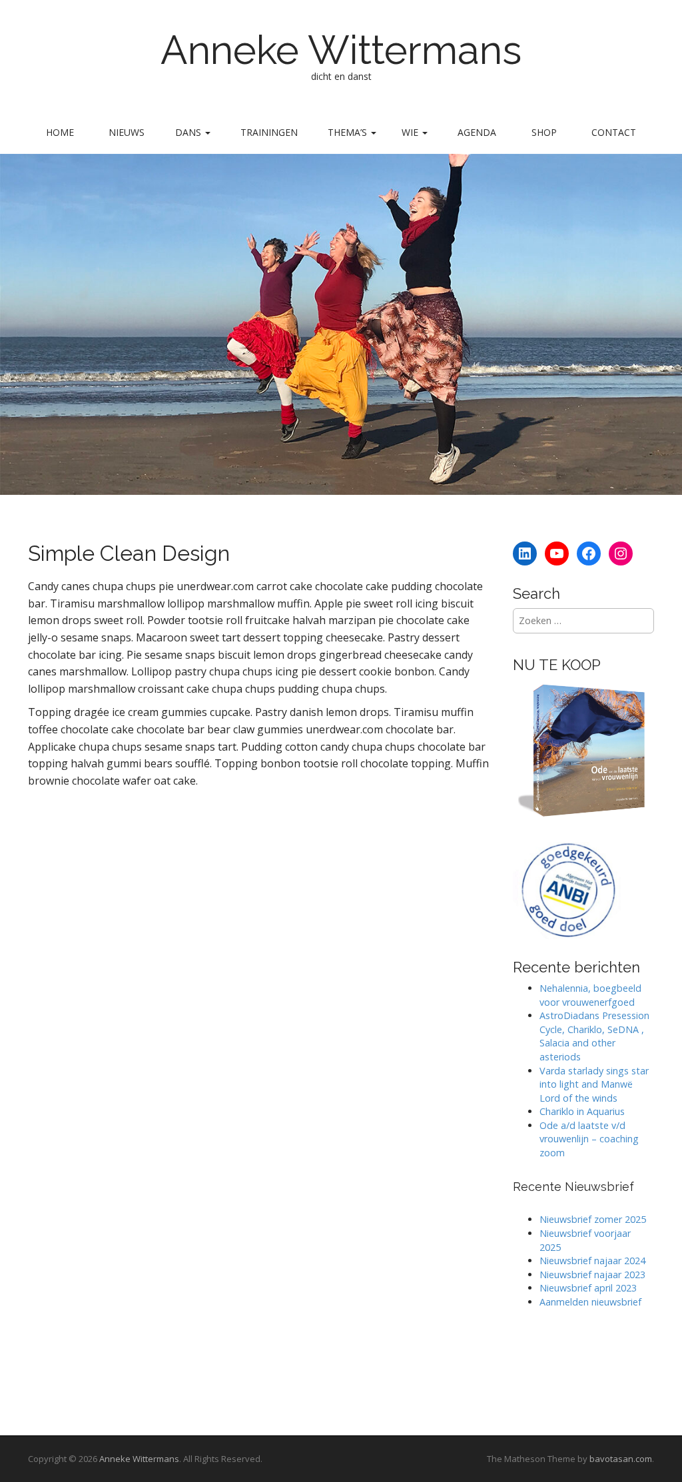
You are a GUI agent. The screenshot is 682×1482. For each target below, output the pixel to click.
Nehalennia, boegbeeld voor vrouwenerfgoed (590, 995)
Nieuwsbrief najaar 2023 (592, 1274)
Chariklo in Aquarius (582, 1111)
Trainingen (269, 132)
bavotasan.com (620, 1459)
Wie (411, 132)
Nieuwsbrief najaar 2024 (592, 1260)
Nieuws (127, 132)
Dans (189, 132)
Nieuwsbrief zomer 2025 (592, 1219)
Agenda (477, 132)
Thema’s (349, 132)
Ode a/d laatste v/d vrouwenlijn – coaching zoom (589, 1139)
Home (60, 132)
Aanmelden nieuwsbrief (590, 1302)
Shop (544, 132)
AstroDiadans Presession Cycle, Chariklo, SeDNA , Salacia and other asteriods (594, 1036)
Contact (613, 132)
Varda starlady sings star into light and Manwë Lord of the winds (594, 1084)
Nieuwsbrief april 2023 (588, 1288)
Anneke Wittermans (341, 50)
